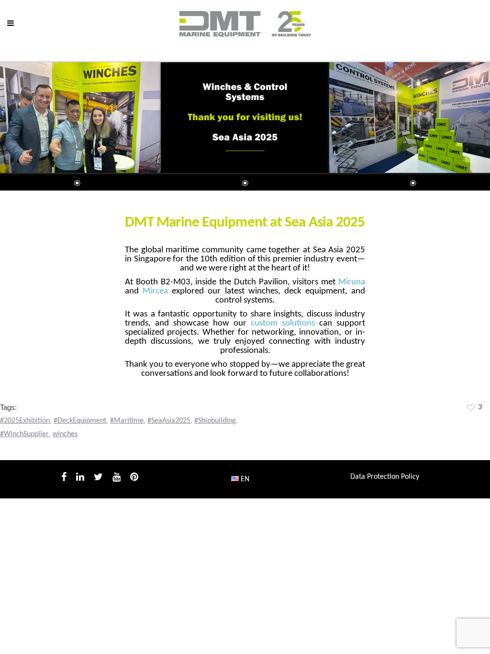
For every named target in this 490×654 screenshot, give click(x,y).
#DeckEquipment (80, 421)
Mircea (155, 291)
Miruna (351, 282)
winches (65, 434)
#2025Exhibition (25, 421)
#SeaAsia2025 (168, 421)
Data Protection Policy (384, 477)
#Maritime (127, 421)
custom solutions (283, 323)
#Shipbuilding (215, 421)
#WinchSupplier (24, 434)
